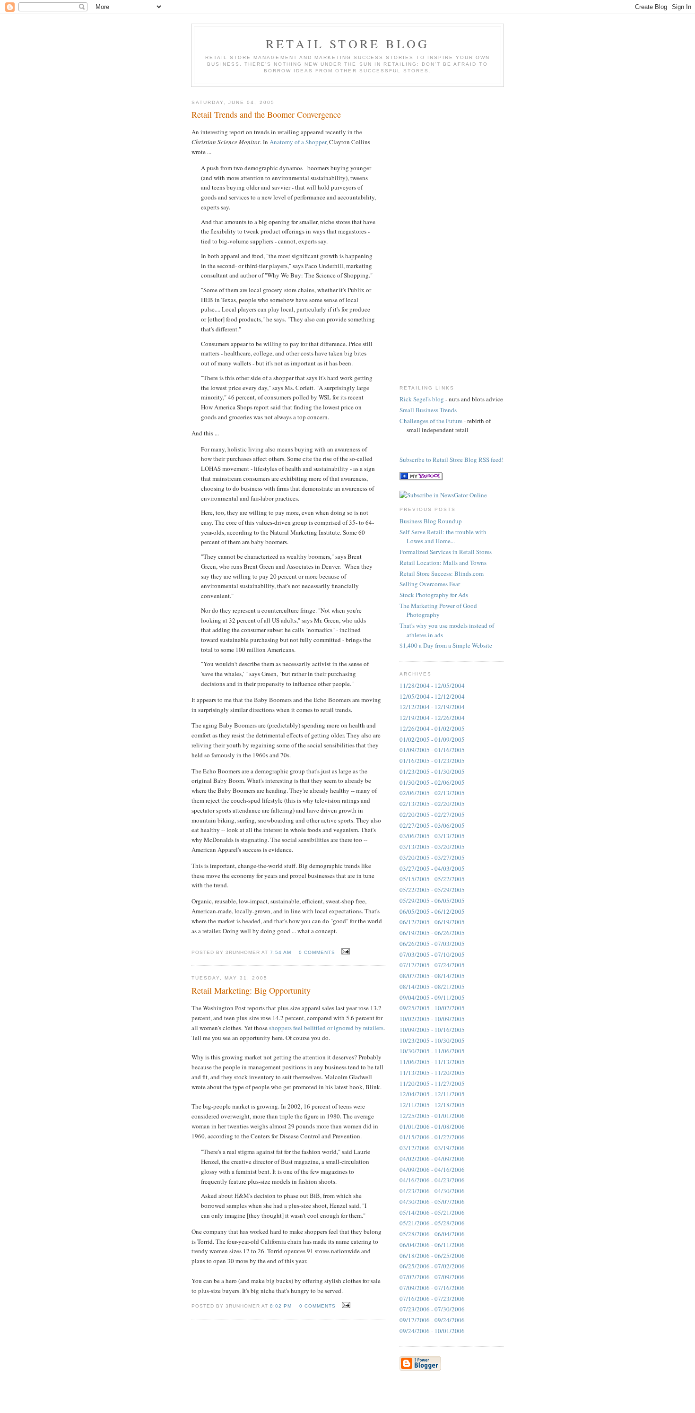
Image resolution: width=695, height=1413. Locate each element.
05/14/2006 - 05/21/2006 (432, 1212)
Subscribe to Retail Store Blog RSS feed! (452, 459)
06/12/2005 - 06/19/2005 (432, 922)
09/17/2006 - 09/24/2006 (432, 1320)
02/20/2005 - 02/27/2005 (432, 814)
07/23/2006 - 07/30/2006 (432, 1309)
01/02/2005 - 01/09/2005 (432, 739)
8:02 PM (281, 1306)
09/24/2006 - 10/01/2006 (432, 1330)
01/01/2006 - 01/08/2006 (432, 1126)
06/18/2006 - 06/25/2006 (432, 1255)
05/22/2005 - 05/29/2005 (432, 889)
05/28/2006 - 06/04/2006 (432, 1234)
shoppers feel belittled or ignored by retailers (326, 1027)
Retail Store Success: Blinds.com (442, 573)
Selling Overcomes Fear (430, 584)
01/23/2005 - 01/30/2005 (432, 771)
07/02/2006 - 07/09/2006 (432, 1277)
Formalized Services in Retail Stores (446, 551)
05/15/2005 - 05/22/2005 (432, 879)
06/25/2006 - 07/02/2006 (432, 1266)
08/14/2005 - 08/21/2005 (432, 986)
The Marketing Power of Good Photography (438, 610)
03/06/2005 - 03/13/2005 (432, 836)
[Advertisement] (437, 233)
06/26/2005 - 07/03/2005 (432, 943)
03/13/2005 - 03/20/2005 (432, 846)
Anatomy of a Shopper (297, 142)
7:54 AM (280, 952)
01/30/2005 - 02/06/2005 (432, 782)
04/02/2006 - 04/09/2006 (432, 1158)
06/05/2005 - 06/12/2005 (432, 911)
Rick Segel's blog (422, 399)
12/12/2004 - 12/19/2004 (432, 706)
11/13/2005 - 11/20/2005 (432, 1072)
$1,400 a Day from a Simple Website (446, 645)
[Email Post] (344, 951)
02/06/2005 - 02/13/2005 (432, 793)
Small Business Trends (428, 410)
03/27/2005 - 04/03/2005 (432, 868)
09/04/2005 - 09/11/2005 (432, 997)
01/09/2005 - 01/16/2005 (432, 750)
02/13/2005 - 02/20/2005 (432, 803)
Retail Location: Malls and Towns (443, 562)
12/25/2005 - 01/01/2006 (432, 1115)
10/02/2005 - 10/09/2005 (432, 1018)
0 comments (317, 952)
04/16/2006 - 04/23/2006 (432, 1180)
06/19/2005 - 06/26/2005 (432, 932)
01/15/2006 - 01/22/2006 (432, 1137)
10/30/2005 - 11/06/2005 (432, 1051)
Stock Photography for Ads (434, 594)
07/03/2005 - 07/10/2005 (432, 954)
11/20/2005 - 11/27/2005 (432, 1083)
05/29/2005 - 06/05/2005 (432, 900)
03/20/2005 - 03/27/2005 (432, 857)
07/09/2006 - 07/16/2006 (432, 1287)
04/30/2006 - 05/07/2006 (432, 1201)
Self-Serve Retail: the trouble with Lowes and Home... (443, 537)
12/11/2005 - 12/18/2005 (432, 1105)
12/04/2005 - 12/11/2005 (432, 1094)
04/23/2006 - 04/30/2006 (432, 1191)
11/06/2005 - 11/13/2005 (432, 1062)
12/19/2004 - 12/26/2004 (432, 717)
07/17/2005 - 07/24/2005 (432, 965)
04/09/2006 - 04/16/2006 (432, 1169)
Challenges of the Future (431, 420)
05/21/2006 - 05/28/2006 (432, 1223)
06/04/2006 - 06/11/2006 (432, 1244)
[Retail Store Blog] (421, 478)
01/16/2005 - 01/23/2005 (432, 760)
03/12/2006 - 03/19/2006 (432, 1148)
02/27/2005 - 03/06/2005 (432, 825)
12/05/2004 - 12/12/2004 (432, 696)
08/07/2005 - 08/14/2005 (432, 975)
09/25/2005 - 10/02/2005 (432, 1008)
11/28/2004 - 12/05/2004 (432, 685)
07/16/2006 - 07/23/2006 (432, 1298)
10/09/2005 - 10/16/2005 (432, 1029)
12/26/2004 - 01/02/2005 (432, 728)
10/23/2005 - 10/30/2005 (432, 1040)
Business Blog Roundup (431, 521)
